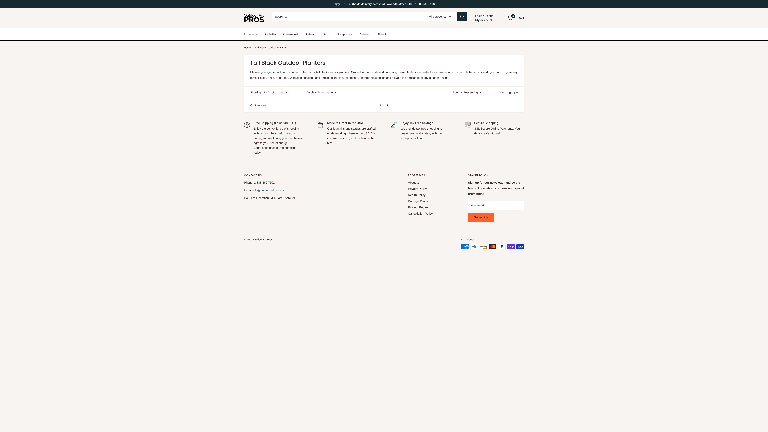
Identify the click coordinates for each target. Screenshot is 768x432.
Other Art (382, 34)
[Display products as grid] (509, 92)
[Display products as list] (516, 92)
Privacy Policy (417, 188)
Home (247, 47)
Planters (364, 34)
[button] (509, 18)
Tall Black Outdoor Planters (271, 47)
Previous (260, 105)
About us (414, 182)
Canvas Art (290, 34)
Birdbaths (270, 34)
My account (483, 20)
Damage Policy (418, 201)
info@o (257, 190)
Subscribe (481, 217)
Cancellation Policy (420, 213)
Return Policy (417, 195)
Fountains (250, 34)
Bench (327, 34)
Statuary (310, 34)
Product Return (418, 207)
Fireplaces (345, 34)
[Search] (462, 16)
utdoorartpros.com (274, 190)
